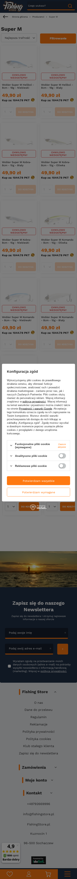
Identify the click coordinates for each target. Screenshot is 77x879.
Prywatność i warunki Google (35, 408)
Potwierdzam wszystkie (38, 480)
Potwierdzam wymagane (38, 492)
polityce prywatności (34, 401)
